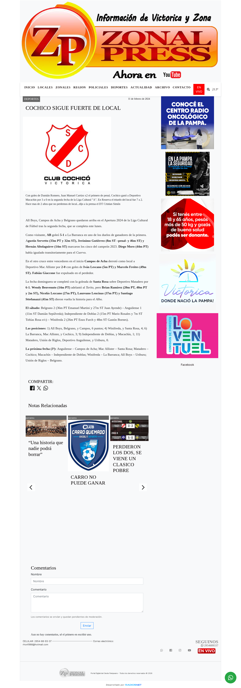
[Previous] (31, 487)
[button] (208, 89)
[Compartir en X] (39, 389)
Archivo (162, 87)
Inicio (29, 87)
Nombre (36, 574)
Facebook (187, 364)
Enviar (87, 625)
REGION (79, 87)
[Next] (143, 487)
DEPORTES (119, 87)
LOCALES (45, 87)
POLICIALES (98, 87)
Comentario (39, 589)
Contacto (182, 87)
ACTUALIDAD (141, 87)
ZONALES (63, 87)
